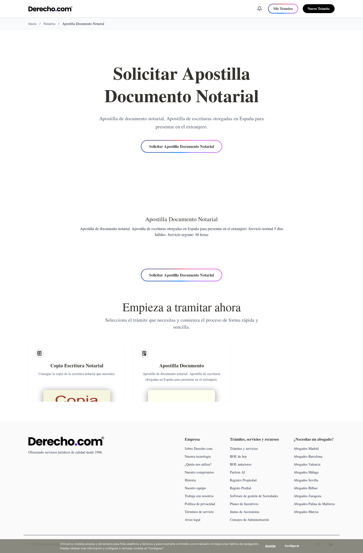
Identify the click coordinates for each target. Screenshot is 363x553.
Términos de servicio (199, 511)
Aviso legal (192, 519)
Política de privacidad (200, 503)
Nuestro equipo (195, 488)
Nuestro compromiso (199, 472)
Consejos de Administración (249, 519)
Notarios (49, 23)
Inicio (32, 23)
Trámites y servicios (244, 448)
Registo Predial (240, 488)
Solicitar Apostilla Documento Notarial (181, 146)
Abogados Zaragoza (307, 496)
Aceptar (270, 546)
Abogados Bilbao (306, 488)
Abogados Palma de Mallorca (314, 503)
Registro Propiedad (243, 480)
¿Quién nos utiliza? (198, 464)
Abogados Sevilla (306, 480)
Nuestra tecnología (198, 456)
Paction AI (237, 472)
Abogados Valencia (307, 464)
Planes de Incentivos (244, 503)
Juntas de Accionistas (244, 511)
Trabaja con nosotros (199, 496)
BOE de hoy (238, 456)
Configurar (292, 546)
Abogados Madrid (306, 448)
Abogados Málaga (306, 472)
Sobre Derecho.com (198, 448)
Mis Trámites (283, 8)
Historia (190, 480)
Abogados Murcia (306, 511)
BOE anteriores (240, 464)
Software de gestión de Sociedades (254, 496)
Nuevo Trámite (319, 8)
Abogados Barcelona (308, 456)
